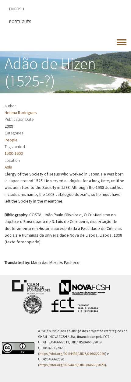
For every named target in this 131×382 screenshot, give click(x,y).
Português (20, 21)
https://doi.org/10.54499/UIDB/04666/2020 (72, 354)
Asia (8, 167)
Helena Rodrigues (21, 112)
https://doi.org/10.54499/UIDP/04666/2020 (72, 365)
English (16, 9)
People (11, 140)
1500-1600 (14, 153)
